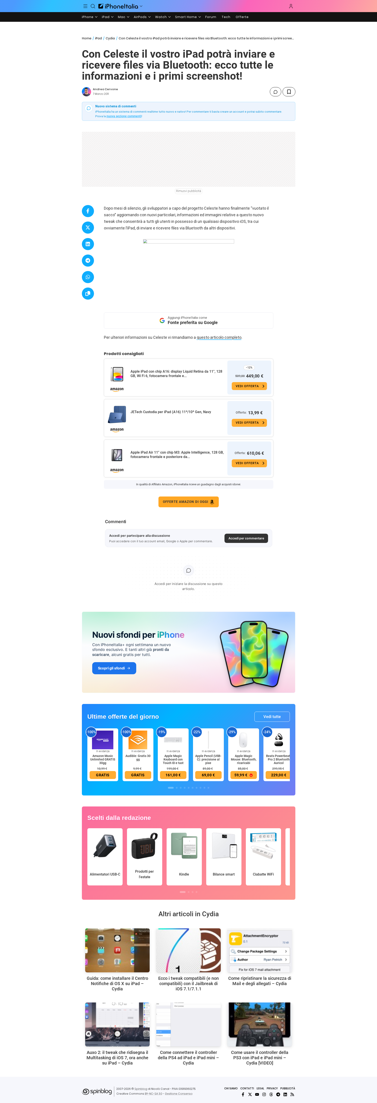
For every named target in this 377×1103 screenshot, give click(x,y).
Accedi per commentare (246, 538)
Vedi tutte (272, 716)
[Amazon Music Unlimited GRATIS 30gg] (103, 739)
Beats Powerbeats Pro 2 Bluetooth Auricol (279, 759)
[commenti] (275, 91)
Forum (210, 17)
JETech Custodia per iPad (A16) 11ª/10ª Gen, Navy (171, 412)
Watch (161, 17)
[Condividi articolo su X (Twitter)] (88, 228)
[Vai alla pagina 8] (200, 788)
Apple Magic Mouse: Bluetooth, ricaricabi (243, 759)
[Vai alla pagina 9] (204, 788)
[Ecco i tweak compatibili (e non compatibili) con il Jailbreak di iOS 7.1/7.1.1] (188, 950)
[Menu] (85, 6)
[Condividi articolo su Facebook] (88, 211)
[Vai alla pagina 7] (196, 788)
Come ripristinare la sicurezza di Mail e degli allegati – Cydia (259, 981)
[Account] (291, 6)
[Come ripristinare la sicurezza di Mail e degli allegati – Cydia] (259, 950)
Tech (226, 17)
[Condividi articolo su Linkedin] (88, 244)
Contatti (247, 1088)
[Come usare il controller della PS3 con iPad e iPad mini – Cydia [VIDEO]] (259, 1024)
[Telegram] (278, 1094)
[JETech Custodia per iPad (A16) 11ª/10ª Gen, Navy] (117, 415)
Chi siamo (231, 1088)
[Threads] (271, 1094)
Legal (260, 1088)
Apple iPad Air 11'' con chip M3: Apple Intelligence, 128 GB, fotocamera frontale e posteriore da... (177, 454)
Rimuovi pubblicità (188, 191)
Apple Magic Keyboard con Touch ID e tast (173, 759)
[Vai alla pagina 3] (181, 788)
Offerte (242, 17)
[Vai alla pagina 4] (185, 788)
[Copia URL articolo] (88, 294)
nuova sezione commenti (124, 116)
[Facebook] (243, 1094)
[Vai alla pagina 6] (192, 788)
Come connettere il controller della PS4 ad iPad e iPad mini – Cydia (188, 1058)
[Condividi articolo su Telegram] (88, 261)
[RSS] (292, 1094)
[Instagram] (264, 1094)
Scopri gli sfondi (111, 668)
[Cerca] (93, 6)
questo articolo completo (219, 337)
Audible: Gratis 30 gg (138, 757)
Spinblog (140, 1089)
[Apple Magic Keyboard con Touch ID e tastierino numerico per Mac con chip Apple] (173, 739)
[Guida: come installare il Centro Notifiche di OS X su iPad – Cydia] (117, 950)
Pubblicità (287, 1088)
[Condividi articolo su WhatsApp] (88, 277)
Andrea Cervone (105, 89)
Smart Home (186, 17)
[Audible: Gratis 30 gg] (138, 739)
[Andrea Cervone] (86, 91)
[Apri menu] (141, 6)
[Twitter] (250, 1094)
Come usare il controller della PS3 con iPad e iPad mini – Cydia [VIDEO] (259, 1058)
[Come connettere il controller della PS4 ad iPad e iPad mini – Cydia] (188, 1024)
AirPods (140, 17)
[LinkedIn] (285, 1094)
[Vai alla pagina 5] (188, 788)
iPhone (88, 17)
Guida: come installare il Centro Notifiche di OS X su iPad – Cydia (117, 983)
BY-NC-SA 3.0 (153, 1094)
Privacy (272, 1088)
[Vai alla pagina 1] (171, 788)
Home (86, 38)
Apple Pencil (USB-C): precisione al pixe (208, 759)
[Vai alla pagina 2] (177, 788)
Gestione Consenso (179, 1094)
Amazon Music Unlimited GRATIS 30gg (102, 759)
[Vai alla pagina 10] (208, 788)
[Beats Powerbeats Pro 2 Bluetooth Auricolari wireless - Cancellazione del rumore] (279, 739)
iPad (106, 17)
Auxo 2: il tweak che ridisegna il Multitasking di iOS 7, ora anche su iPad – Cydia (117, 1058)
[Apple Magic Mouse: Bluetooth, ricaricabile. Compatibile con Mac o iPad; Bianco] (243, 739)
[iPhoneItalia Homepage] (118, 6)
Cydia (110, 38)
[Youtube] (257, 1094)
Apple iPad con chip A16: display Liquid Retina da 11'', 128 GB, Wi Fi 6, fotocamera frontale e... (176, 373)
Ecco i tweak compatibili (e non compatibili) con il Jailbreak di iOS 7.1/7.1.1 (188, 983)
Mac (121, 17)
